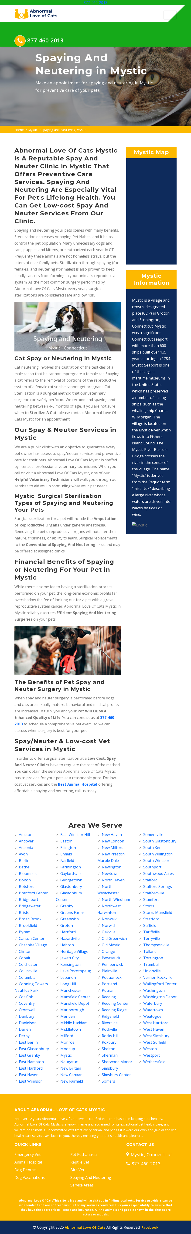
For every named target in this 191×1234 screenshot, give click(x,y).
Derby (24, 1035)
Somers (108, 1081)
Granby (66, 906)
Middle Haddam (73, 1022)
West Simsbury (156, 1035)
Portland (109, 983)
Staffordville (153, 893)
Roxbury (109, 1042)
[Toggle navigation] (170, 14)
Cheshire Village (33, 944)
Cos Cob (26, 996)
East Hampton (31, 1061)
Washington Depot (160, 996)
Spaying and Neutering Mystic (63, 130)
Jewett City (69, 957)
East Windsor (30, 1081)
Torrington (153, 957)
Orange (108, 951)
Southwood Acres (158, 873)
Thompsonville (156, 944)
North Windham (116, 899)
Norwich (109, 925)
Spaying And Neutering (90, 1177)
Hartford (68, 931)
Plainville (109, 970)
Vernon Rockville (157, 977)
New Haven (112, 834)
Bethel (24, 867)
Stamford (151, 899)
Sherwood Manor (117, 1061)
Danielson (28, 1022)
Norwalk (109, 919)
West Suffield (154, 1042)
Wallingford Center (160, 983)
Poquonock (112, 977)
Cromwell (27, 1009)
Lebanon (68, 977)
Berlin (24, 860)
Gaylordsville (71, 873)
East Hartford (31, 1068)
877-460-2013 (95, 2)
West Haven (153, 1029)
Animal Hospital (28, 1162)
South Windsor (156, 860)
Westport (151, 1055)
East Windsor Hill (75, 834)
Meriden (67, 1016)
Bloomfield (28, 873)
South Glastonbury (159, 841)
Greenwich (69, 919)
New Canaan (71, 1074)
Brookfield (28, 925)
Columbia (27, 977)
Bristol (25, 912)
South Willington (158, 854)
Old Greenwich (114, 938)
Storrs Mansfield (157, 912)
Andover (26, 841)
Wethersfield (154, 1061)
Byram (24, 931)
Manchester (70, 990)
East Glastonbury (34, 1048)
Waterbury (152, 1003)
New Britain (70, 1068)
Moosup (67, 1048)
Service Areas (82, 1185)
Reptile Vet (79, 1162)
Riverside (110, 1022)
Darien (25, 1029)
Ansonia (26, 847)
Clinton (25, 951)
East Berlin (28, 1042)
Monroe (67, 1042)
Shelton (108, 1048)
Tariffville (151, 931)
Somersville (153, 834)
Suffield (149, 925)
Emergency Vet (27, 1154)
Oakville (109, 931)
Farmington (70, 867)
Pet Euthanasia (83, 1154)
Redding (109, 996)
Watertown (153, 1009)
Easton (66, 841)
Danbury (26, 1016)
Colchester (28, 964)
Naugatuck (70, 1061)
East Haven (28, 1074)
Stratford (151, 919)
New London (113, 841)
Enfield (66, 854)
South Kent (153, 847)
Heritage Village (74, 951)
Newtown (110, 873)
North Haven (113, 880)
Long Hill (68, 983)
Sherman (110, 1055)
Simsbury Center (116, 1074)
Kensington (70, 964)
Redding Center (115, 1003)
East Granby (29, 1055)
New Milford (112, 847)
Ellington (68, 847)
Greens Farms (72, 912)
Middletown (70, 1029)
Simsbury (110, 1068)
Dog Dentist (25, 1169)
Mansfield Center (75, 996)
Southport (152, 867)
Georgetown (71, 880)
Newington (111, 867)
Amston (25, 834)
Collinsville (28, 970)
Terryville (151, 938)
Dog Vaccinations (29, 1177)
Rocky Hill (110, 1035)
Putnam (109, 990)
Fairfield (67, 860)
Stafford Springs (157, 886)
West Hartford (155, 1022)
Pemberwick (112, 964)
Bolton (25, 880)
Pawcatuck (111, 957)
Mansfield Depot (74, 1003)
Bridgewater (30, 906)
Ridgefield (110, 1016)
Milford (66, 1035)
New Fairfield (71, 1081)
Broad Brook (30, 919)
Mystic (33, 130)
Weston (150, 1048)
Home (19, 130)
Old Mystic (111, 944)
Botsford (26, 886)
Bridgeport (28, 899)
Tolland (150, 951)
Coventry (27, 1003)
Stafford (150, 880)
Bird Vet (77, 1169)
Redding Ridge (114, 1009)
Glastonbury (71, 886)
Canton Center (31, 938)
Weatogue (152, 1016)
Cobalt (24, 957)
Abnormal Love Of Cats (85, 1227)
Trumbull (151, 964)
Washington (154, 990)
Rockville (109, 1029)
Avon (23, 854)
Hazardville (70, 938)
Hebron (67, 944)
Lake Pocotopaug (75, 970)
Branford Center (33, 893)
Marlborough (72, 1009)
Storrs (148, 906)
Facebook (149, 1227)
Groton (66, 925)
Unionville (152, 970)
